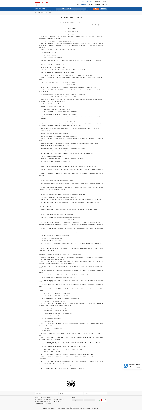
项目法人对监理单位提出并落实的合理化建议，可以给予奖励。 (53, 103)
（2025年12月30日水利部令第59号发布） (71, 31)
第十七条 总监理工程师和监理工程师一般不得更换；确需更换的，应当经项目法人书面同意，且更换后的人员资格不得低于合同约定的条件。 (69, 166)
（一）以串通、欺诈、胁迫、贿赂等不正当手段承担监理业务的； (54, 308)
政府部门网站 (38, 393)
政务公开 (83, 4)
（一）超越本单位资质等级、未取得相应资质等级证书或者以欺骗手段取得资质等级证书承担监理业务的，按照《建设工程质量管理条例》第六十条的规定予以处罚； (71, 271)
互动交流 (97, 4)
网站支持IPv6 (104, 1)
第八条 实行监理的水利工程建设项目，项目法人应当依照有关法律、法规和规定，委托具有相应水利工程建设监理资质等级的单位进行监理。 (69, 87)
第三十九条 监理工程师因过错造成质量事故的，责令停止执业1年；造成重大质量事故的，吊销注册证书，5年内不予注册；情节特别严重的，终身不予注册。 (71, 334)
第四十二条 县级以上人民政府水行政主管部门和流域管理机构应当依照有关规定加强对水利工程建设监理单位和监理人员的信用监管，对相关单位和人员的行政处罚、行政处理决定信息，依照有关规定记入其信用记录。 (71, 362)
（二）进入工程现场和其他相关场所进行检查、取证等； (52, 238)
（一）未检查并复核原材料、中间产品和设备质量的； (51, 328)
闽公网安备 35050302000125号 (59, 399)
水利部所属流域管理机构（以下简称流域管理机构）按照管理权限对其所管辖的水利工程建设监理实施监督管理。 (63, 69)
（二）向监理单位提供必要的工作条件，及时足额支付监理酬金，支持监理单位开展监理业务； (59, 111)
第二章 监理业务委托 (71, 84)
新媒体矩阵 (73, 397)
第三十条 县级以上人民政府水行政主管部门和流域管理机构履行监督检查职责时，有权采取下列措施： (61, 232)
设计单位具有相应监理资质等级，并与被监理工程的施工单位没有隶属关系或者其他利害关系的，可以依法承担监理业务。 (65, 94)
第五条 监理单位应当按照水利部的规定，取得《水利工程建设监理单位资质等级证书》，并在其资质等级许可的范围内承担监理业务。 (67, 75)
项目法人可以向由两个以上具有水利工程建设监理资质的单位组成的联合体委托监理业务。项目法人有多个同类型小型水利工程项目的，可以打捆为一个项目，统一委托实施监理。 (71, 90)
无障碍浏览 (103, 9)
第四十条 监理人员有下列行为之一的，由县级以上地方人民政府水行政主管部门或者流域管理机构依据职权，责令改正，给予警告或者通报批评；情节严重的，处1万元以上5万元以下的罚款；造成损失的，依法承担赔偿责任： (71, 343)
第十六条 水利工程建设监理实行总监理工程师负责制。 (52, 156)
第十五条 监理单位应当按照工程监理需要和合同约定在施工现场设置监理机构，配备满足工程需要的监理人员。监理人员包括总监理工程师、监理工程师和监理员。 (71, 139)
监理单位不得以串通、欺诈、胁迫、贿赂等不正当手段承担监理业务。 (55, 133)
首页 (77, 4)
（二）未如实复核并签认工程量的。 (48, 330)
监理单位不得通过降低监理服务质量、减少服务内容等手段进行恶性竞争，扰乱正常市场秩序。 (59, 136)
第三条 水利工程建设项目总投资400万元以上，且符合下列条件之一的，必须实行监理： (58, 49)
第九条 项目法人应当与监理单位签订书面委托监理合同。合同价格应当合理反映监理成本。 (59, 96)
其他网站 (86, 393)
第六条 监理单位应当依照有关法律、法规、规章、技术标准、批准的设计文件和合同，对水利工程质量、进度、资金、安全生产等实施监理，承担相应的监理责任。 (71, 78)
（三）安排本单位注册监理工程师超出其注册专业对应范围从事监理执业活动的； (57, 313)
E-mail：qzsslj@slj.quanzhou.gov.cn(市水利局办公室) (44, 403)
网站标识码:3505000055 (39, 399)
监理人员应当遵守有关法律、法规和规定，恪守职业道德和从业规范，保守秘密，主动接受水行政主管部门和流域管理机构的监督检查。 (67, 153)
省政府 (87, 1)
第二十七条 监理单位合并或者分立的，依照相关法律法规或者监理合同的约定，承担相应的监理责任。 (61, 217)
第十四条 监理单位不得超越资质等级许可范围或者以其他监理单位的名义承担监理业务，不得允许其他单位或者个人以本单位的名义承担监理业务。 (70, 128)
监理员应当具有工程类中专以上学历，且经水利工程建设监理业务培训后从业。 (56, 150)
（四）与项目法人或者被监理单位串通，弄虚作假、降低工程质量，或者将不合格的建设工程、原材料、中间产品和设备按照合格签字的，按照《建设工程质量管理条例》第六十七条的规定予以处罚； (71, 281)
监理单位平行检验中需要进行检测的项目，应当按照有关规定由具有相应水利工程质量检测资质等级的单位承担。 (63, 194)
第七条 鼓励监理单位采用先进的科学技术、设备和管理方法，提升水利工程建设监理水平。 (59, 82)
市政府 (91, 1)
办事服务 (90, 4)
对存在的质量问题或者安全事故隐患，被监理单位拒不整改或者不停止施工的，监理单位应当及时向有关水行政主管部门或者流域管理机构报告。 (69, 209)
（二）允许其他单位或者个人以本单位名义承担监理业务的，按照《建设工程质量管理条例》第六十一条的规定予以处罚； (65, 274)
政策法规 (49, 12)
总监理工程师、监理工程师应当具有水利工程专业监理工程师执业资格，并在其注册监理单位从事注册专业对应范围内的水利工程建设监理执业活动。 (70, 143)
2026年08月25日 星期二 (40, 8)
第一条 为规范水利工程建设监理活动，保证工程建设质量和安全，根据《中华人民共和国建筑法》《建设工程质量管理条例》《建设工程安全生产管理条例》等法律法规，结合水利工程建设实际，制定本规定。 (71, 37)
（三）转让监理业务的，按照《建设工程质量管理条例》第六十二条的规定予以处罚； (58, 277)
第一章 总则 (71, 34)
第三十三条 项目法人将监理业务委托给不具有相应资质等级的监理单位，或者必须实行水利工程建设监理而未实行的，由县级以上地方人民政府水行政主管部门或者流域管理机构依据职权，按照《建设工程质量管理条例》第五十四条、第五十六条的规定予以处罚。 (71, 254)
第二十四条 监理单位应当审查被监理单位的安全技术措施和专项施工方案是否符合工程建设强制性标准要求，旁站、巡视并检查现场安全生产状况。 (70, 202)
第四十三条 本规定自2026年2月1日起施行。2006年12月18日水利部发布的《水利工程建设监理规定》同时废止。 (63, 368)
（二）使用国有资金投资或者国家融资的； (49, 55)
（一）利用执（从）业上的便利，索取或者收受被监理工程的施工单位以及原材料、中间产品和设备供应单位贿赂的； (64, 346)
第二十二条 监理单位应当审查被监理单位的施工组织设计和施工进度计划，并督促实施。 (59, 197)
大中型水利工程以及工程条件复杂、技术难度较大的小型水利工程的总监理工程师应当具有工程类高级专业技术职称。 (64, 148)
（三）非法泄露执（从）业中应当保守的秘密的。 (51, 351)
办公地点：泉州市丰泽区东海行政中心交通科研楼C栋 (44, 401)
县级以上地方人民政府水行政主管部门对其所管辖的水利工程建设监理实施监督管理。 (58, 72)
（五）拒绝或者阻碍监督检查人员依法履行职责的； (51, 318)
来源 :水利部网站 (63, 22)
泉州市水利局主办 (71, 407)
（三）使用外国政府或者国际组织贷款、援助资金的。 (51, 57)
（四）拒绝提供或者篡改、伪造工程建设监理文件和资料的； (53, 315)
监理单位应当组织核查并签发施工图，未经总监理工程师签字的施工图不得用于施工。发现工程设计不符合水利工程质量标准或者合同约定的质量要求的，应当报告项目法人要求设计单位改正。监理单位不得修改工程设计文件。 (71, 184)
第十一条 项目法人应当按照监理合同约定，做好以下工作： (53, 106)
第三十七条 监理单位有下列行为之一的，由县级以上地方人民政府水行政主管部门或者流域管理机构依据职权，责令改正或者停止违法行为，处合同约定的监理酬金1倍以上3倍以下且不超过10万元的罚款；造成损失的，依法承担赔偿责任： (71, 304)
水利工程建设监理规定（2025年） (71, 17)
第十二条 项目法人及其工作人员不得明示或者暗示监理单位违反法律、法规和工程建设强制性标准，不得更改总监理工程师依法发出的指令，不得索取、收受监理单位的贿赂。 (71, 117)
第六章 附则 (71, 365)
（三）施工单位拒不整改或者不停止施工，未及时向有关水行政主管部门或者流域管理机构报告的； (60, 298)
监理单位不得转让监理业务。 (47, 130)
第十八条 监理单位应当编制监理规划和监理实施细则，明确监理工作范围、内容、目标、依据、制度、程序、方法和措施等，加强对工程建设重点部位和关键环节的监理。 (71, 170)
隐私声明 (44, 397)
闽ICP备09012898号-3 (47, 399)
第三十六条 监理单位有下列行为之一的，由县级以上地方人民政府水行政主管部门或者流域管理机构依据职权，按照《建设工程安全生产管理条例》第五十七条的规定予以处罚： (71, 289)
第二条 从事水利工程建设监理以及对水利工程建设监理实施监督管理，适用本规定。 (58, 41)
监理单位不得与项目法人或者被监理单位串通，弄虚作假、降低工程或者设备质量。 (57, 214)
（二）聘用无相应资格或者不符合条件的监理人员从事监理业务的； (54, 310)
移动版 (99, 1)
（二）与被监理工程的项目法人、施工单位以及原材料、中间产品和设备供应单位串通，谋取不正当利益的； (62, 349)
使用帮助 (36, 397)
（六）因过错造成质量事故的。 (47, 321)
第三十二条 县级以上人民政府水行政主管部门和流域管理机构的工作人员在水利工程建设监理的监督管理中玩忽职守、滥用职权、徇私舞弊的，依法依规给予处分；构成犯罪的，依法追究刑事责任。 (71, 249)
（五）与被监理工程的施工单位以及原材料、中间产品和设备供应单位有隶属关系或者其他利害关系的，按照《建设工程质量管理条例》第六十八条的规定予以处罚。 (71, 285)
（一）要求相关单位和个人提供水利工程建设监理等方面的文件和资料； (55, 235)
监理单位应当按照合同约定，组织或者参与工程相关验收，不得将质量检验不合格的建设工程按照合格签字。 (62, 191)
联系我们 (49, 397)
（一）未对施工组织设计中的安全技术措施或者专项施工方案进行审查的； (55, 293)
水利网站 (61, 393)
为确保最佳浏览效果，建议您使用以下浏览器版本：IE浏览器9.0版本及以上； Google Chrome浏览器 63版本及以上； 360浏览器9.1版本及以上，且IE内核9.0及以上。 (71, 408)
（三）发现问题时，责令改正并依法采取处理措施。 (51, 240)
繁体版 (96, 1)
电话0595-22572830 (57, 401)
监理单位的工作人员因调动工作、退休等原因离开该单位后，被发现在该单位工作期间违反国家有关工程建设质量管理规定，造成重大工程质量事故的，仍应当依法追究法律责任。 (71, 357)
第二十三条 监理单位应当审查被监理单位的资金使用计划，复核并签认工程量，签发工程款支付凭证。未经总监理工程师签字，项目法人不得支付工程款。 (71, 199)
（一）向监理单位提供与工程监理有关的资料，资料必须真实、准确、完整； (56, 109)
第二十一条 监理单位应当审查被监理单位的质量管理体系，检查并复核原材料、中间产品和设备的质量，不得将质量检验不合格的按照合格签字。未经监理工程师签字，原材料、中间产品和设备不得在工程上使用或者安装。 (71, 188)
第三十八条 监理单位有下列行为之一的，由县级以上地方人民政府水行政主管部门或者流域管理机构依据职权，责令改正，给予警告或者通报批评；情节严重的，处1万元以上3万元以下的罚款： (71, 324)
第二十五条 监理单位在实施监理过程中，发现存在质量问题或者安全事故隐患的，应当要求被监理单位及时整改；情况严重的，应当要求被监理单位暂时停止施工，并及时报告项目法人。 (71, 206)
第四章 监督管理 (71, 219)
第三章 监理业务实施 (71, 121)
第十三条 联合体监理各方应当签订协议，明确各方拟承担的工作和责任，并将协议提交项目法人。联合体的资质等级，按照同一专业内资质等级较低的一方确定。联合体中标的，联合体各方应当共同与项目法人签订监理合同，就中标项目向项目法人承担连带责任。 (71, 124)
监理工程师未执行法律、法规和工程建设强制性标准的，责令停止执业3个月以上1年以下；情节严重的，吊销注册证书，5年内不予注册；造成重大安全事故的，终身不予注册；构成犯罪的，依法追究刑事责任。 (71, 338)
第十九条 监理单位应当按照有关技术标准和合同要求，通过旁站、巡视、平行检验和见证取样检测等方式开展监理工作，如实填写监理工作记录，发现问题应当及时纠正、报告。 (71, 174)
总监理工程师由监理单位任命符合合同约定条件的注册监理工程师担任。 (55, 145)
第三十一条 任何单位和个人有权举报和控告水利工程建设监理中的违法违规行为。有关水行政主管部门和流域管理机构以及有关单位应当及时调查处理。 (71, 243)
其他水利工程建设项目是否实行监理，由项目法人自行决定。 (53, 64)
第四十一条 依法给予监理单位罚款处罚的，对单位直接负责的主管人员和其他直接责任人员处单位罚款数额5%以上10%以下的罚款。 (67, 354)
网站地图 (40, 397)
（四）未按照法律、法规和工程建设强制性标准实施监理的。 (53, 301)
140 (81, 22)
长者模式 (96, 9)
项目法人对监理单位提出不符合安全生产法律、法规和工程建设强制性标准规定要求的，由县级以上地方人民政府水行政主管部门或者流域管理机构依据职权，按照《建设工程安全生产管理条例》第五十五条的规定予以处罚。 (71, 258)
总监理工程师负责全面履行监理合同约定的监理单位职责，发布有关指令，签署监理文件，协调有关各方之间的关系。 (64, 158)
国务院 (83, 1)
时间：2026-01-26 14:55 (71, 22)
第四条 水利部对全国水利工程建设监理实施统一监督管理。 (53, 67)
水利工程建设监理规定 (71, 28)
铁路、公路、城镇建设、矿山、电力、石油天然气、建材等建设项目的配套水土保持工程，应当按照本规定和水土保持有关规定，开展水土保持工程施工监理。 (71, 61)
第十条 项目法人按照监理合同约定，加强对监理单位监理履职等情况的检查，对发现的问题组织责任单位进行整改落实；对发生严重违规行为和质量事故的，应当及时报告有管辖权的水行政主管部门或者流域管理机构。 (71, 100)
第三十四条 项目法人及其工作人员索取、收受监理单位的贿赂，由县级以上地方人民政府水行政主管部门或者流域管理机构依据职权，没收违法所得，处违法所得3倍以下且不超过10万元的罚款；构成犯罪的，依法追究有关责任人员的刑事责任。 (71, 262)
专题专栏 (104, 4)
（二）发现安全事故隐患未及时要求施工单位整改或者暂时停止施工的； (55, 295)
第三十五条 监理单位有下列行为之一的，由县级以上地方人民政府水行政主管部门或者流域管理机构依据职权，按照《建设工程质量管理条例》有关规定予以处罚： (71, 267)
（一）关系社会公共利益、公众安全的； (49, 52)
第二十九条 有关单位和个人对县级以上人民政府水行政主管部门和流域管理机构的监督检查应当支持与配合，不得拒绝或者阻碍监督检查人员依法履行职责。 (71, 229)
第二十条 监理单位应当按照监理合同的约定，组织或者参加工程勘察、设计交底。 (57, 180)
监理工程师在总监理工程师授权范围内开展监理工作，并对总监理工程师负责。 (56, 161)
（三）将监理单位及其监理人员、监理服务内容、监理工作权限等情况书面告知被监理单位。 (59, 114)
